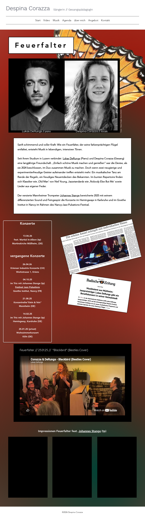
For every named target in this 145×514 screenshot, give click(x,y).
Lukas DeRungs (71, 158)
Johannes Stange (70, 195)
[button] (56, 20)
